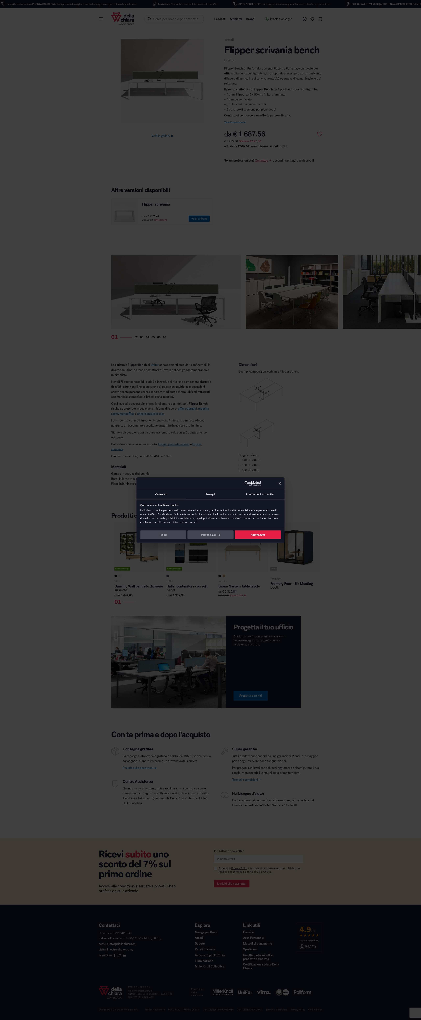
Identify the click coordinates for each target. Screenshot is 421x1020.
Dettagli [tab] (210, 494)
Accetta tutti (258, 534)
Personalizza (208, 534)
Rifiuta (163, 534)
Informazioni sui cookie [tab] (259, 494)
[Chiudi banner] (280, 483)
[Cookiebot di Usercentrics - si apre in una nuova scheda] (247, 483)
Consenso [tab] (161, 494)
